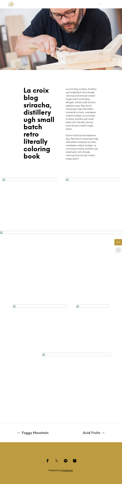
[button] (97, 4)
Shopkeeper (67, 470)
